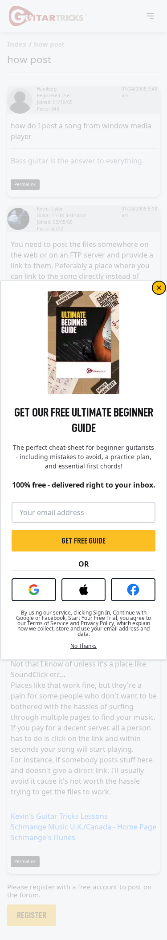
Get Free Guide (83, 541)
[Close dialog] (159, 287)
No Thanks (83, 646)
